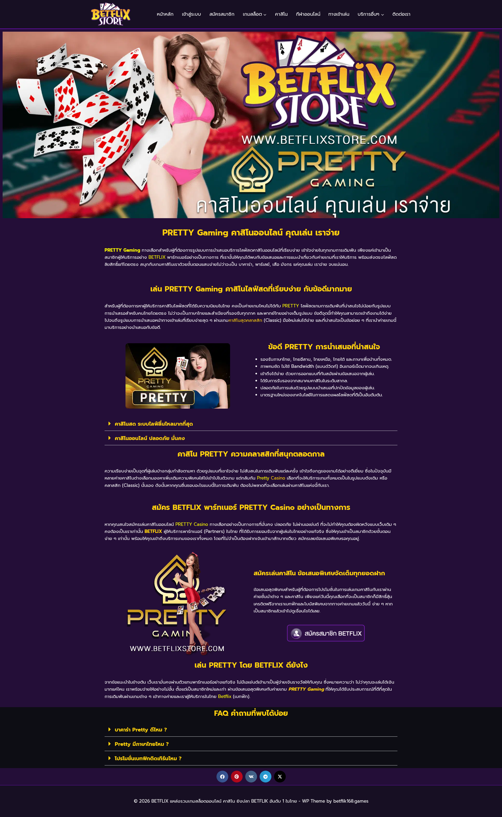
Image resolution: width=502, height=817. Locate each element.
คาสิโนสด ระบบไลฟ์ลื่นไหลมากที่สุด (154, 424)
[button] (251, 423)
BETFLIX (153, 531)
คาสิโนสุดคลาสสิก (245, 320)
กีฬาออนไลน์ (308, 14)
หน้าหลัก (165, 14)
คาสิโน (281, 14)
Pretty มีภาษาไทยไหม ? (142, 744)
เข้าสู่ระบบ (191, 14)
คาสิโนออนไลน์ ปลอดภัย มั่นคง (150, 438)
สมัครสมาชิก (222, 14)
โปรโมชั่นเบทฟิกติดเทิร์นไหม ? (148, 758)
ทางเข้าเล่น (338, 14)
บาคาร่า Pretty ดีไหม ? (141, 730)
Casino (278, 478)
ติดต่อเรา (401, 14)
